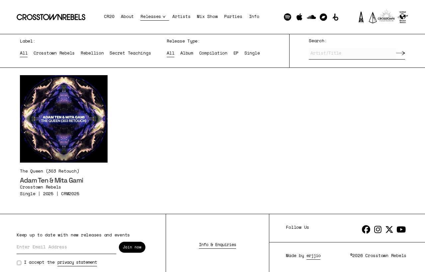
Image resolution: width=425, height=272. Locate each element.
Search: (318, 41)
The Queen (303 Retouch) (49, 171)
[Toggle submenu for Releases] (165, 17)
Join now (132, 247)
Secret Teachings (130, 53)
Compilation (213, 53)
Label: (28, 41)
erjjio (313, 256)
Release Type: (183, 41)
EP (236, 53)
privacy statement (77, 262)
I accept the (60, 262)
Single (252, 53)
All (24, 53)
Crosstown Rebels (54, 53)
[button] (287, 17)
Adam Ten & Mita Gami (51, 180)
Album (186, 53)
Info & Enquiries (217, 245)
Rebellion (92, 53)
